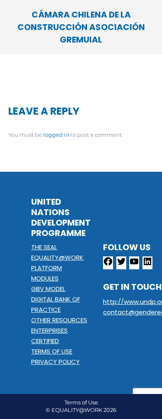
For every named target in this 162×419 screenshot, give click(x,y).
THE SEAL (44, 247)
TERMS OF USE (51, 351)
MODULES (45, 278)
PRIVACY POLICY (55, 361)
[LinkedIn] (147, 264)
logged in (56, 134)
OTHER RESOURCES (59, 320)
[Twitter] (121, 264)
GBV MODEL (48, 288)
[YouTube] (134, 264)
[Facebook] (108, 264)
